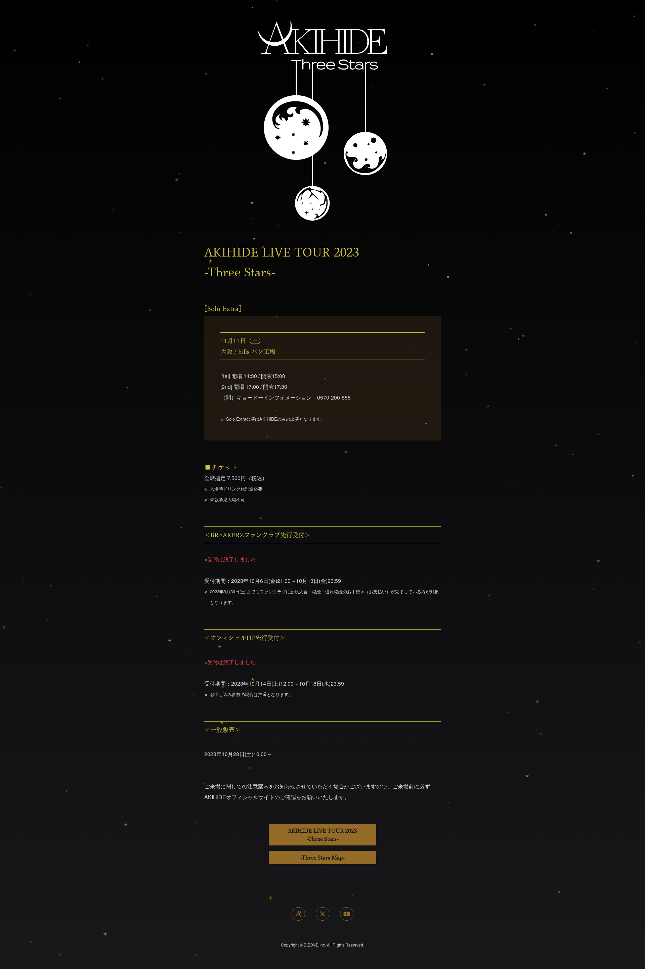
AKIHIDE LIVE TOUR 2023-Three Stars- (322, 834)
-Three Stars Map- (322, 857)
